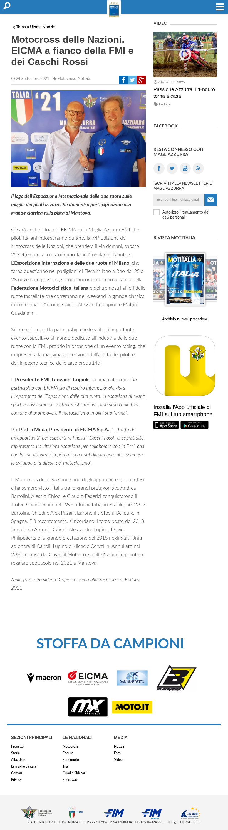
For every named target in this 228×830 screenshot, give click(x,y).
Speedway (70, 779)
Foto (117, 753)
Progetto (17, 746)
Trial (66, 766)
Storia (15, 753)
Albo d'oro (18, 759)
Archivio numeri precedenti (185, 319)
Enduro (164, 104)
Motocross (66, 79)
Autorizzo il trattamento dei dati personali (185, 214)
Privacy (16, 779)
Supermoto (71, 759)
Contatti (17, 773)
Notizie (84, 79)
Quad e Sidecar (74, 773)
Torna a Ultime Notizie (35, 27)
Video (118, 759)
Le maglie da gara (23, 766)
